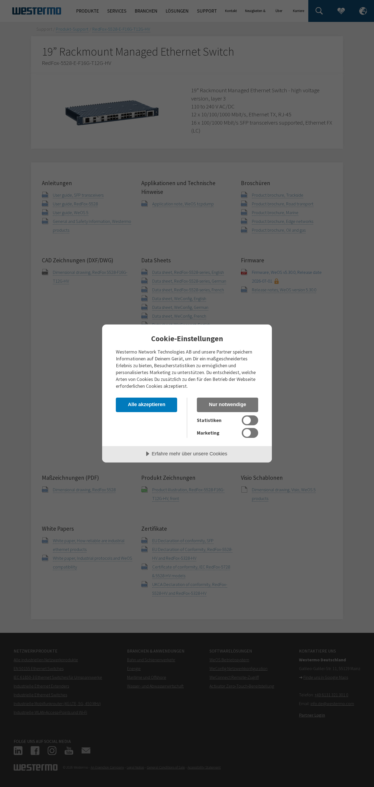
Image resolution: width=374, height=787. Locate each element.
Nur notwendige (227, 404)
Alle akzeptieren (146, 404)
